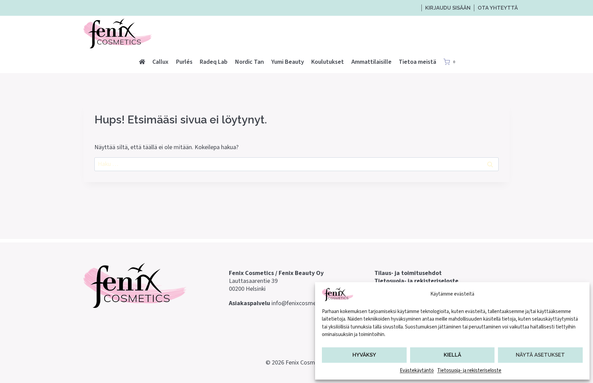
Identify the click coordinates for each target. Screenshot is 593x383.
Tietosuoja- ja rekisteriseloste (469, 370)
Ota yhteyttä (498, 8)
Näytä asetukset (540, 355)
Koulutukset (327, 62)
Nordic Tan (249, 62)
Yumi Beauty (287, 62)
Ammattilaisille (371, 62)
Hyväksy (364, 355)
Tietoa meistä (417, 62)
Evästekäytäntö (417, 370)
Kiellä (452, 355)
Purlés (184, 62)
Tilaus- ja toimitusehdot (408, 273)
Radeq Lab (214, 62)
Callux (160, 62)
